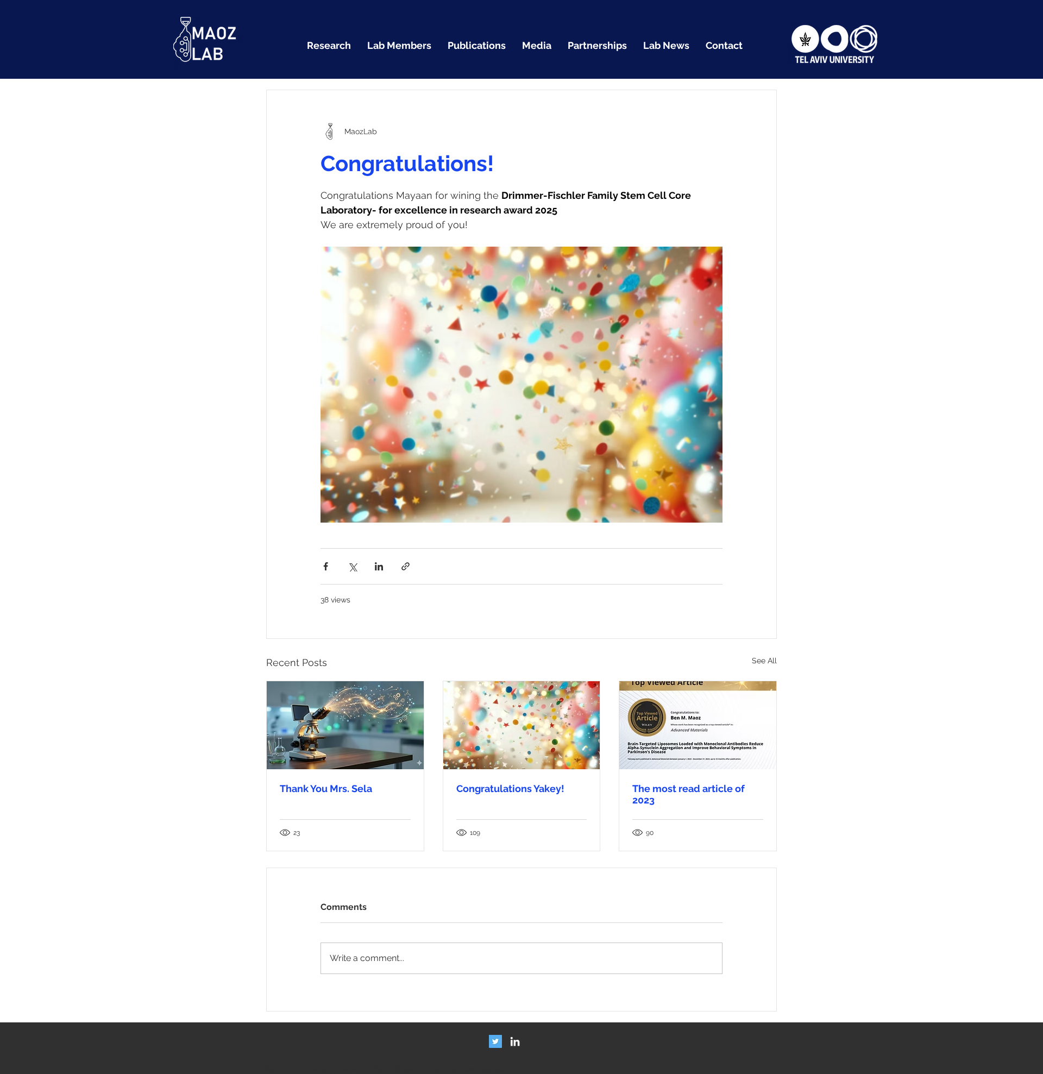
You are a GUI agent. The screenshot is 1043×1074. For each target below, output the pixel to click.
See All (764, 660)
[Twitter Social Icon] (495, 1041)
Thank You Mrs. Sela (326, 788)
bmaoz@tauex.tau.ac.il (465, 1069)
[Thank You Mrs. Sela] (345, 725)
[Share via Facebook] (326, 566)
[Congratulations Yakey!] (521, 725)
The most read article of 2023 (688, 794)
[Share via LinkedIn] (379, 566)
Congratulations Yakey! (510, 788)
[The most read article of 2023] (697, 725)
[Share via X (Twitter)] (352, 566)
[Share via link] (405, 566)
